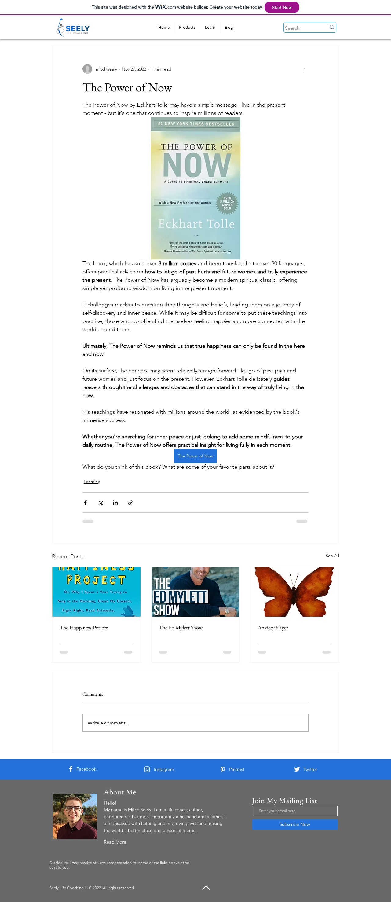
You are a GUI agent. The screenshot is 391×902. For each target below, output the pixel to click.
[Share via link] (130, 502)
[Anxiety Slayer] (294, 592)
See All (332, 555)
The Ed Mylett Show (181, 627)
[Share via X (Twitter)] (100, 502)
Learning (92, 481)
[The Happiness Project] (96, 592)
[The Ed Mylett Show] (196, 592)
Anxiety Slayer (273, 627)
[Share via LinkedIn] (115, 502)
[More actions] (305, 69)
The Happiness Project (84, 627)
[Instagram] (147, 769)
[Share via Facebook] (85, 502)
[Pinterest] (223, 769)
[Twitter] (297, 769)
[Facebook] (71, 769)
